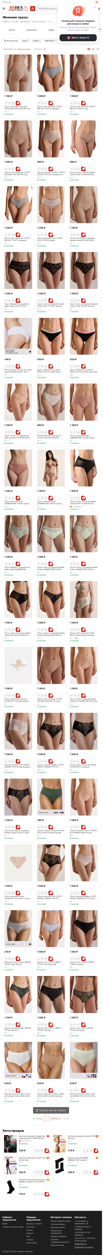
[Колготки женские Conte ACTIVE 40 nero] (59, 1144)
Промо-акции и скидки (60, 1221)
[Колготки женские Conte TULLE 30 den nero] (10, 1165)
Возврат (30, 1233)
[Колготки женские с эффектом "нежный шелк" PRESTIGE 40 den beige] (10, 1144)
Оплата (30, 1230)
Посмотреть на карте (84, 1247)
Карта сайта (32, 1243)
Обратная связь (57, 1245)
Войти (5, 1224)
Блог (28, 1236)
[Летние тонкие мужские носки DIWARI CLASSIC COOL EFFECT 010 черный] (10, 1187)
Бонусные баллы (58, 1227)
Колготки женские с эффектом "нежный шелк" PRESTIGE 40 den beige (32, 1137)
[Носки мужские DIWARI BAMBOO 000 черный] (59, 1165)
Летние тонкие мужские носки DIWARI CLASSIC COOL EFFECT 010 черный (32, 1181)
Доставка (31, 1227)
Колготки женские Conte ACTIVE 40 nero (82, 1137)
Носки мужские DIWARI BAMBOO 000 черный (78, 1159)
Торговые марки (58, 1224)
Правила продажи (58, 1236)
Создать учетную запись (13, 1227)
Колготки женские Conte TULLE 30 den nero (32, 1159)
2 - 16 (66, 1118)
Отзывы (30, 1240)
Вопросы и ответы (34, 1224)
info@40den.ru (81, 1244)
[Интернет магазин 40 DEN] (18, 8)
